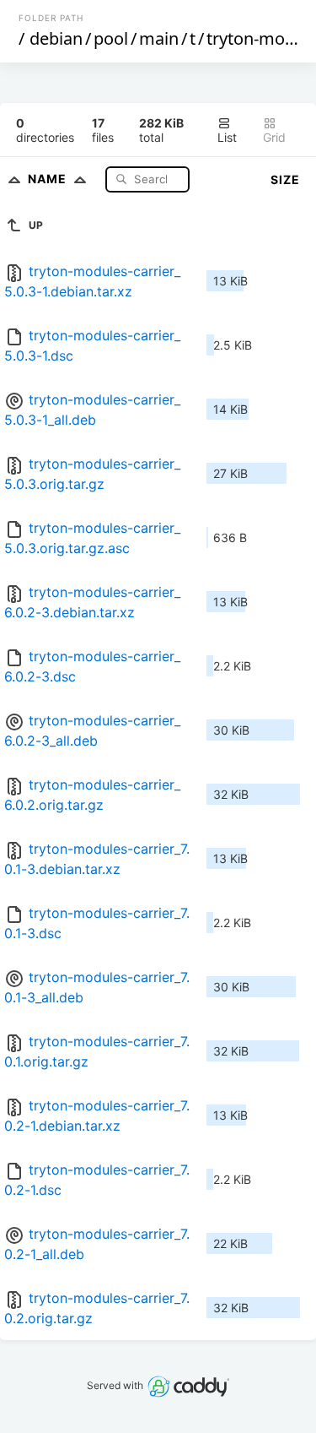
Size (285, 179)
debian (56, 38)
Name (49, 178)
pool (111, 38)
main (159, 38)
